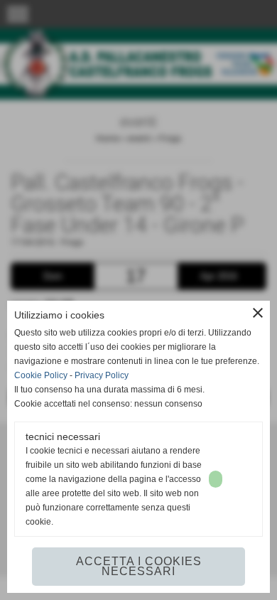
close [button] (257, 312)
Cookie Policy (40, 375)
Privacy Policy (102, 375)
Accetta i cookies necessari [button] (139, 566)
